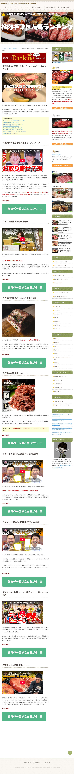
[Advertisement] (25, 733)
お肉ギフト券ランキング (59, 62)
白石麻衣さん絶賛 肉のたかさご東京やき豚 (13, 124)
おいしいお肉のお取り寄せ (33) (61, 292)
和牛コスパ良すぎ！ (65, 7)
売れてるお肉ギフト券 (37, 7)
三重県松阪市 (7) (58, 387)
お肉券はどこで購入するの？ (60, 279)
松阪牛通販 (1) (57, 391)
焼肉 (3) (56, 317)
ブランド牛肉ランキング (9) (60, 261)
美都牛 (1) (56, 338)
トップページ (8, 7)
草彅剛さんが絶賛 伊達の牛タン (10, 133)
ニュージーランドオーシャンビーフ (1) (62, 358)
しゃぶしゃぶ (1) (58, 314)
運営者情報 (37, 762)
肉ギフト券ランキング (22, 7)
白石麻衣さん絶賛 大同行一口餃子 (11, 122)
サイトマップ (47, 762)
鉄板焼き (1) (57, 328)
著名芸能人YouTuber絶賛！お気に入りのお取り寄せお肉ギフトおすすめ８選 (18, 3)
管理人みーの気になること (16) (61, 405)
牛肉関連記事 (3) (58, 383)
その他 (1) (56, 366)
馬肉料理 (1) (57, 325)
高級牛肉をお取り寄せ (51, 7)
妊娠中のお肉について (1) (60, 376)
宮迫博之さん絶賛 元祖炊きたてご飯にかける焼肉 (14, 131)
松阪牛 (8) (56, 342)
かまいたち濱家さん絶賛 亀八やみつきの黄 (13, 129)
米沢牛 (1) (56, 346)
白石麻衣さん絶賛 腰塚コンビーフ (11, 126)
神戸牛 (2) (56, 350)
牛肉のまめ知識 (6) (58, 401)
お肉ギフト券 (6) (58, 283)
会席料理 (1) (57, 321)
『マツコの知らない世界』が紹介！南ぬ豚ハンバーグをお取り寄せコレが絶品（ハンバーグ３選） (64, 230)
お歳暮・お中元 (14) (59, 275)
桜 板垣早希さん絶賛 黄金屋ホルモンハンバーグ (14, 120)
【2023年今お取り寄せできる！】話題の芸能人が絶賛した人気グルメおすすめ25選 (64, 250)
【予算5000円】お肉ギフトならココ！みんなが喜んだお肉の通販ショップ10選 (65, 222)
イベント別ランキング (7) (60, 265)
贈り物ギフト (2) (58, 380)
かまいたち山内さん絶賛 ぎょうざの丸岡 (12, 127)
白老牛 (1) (56, 362)
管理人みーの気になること (14, 48)
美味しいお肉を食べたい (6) (60, 296)
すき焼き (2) (57, 306)
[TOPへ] (70, 753)
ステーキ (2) (57, 310)
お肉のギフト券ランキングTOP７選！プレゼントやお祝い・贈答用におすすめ (64, 237)
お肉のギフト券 (27, 762)
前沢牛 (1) (56, 353)
